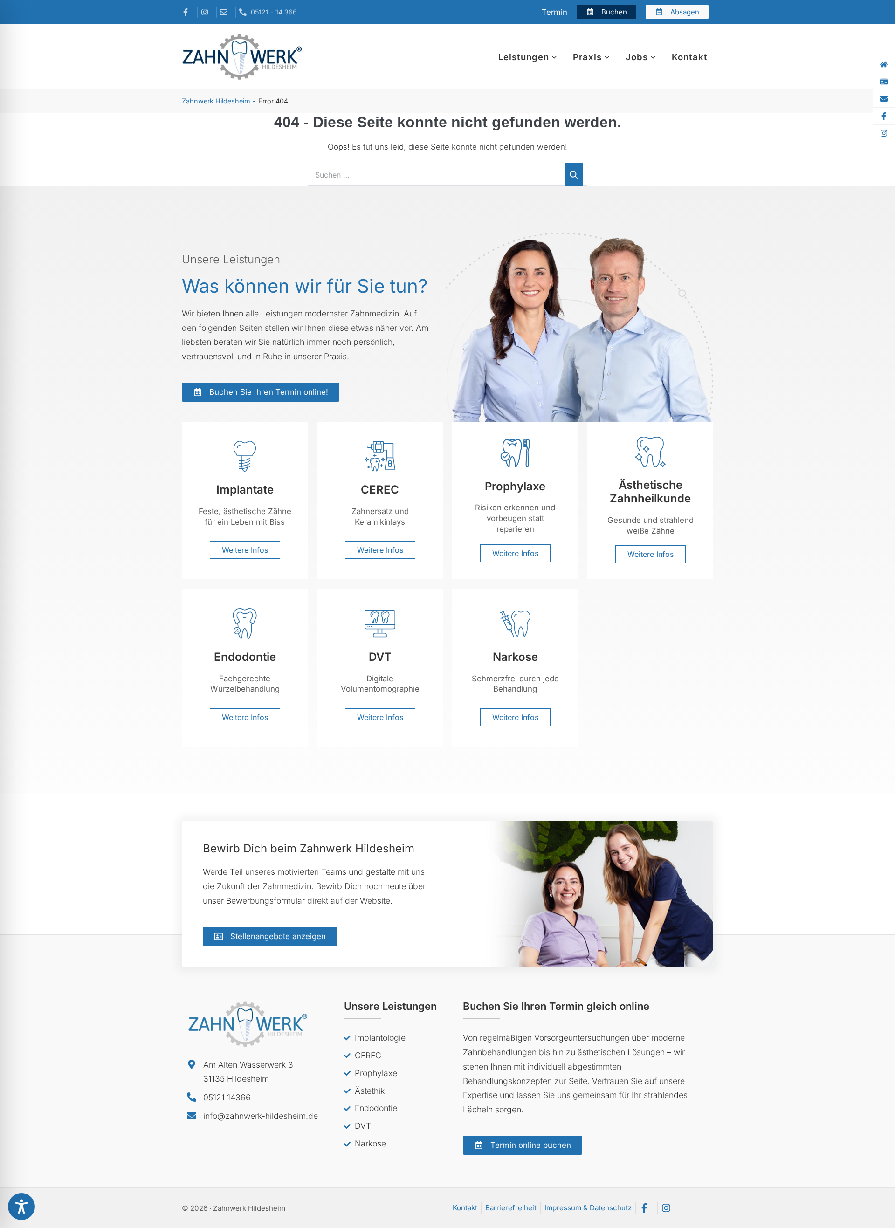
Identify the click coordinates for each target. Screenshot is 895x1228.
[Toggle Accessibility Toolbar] (21, 1206)
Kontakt (690, 57)
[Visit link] (245, 500)
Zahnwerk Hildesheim (216, 101)
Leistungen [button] (523, 57)
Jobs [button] (637, 57)
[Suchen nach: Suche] (447, 174)
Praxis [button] (587, 57)
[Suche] (574, 174)
